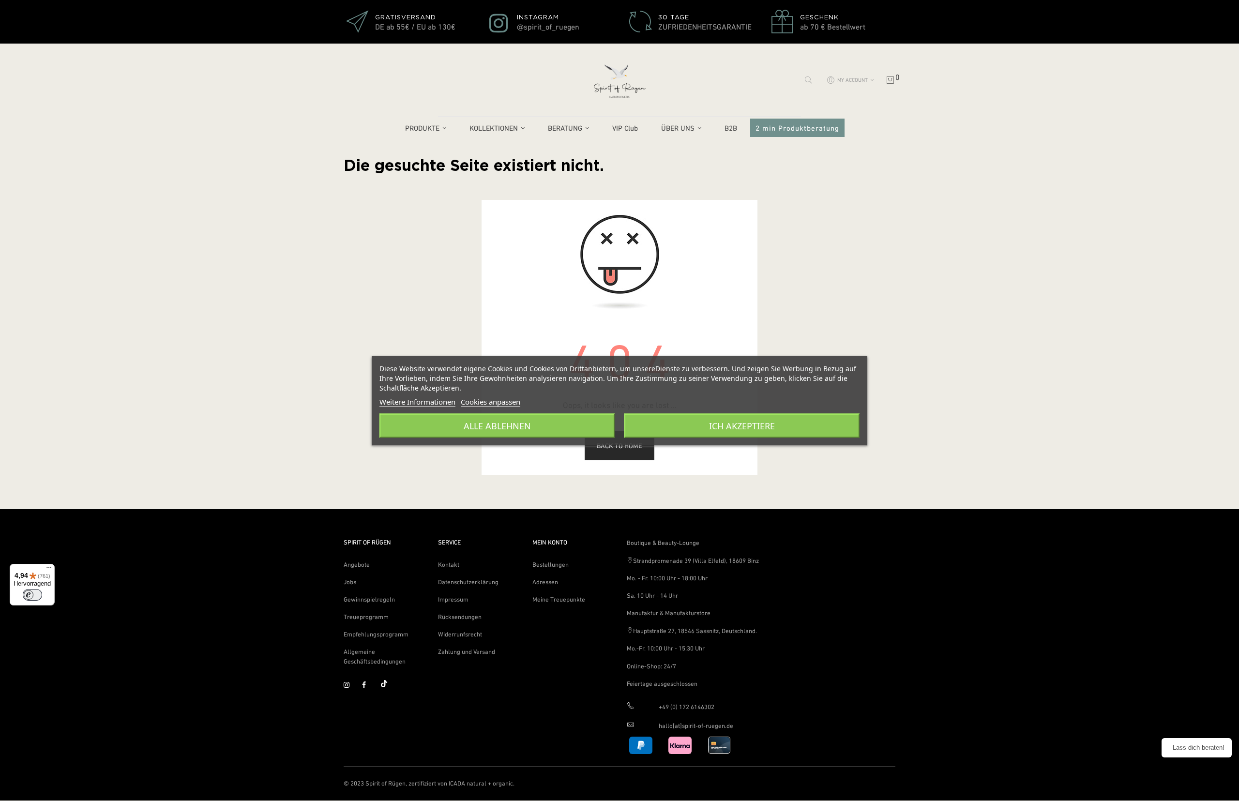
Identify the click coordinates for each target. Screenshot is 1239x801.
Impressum (453, 599)
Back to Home (619, 446)
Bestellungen (550, 564)
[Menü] (49, 569)
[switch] (32, 595)
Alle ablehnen (497, 425)
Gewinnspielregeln (369, 599)
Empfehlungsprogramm (376, 634)
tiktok (387, 685)
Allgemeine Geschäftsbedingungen (375, 656)
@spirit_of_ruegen (548, 26)
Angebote (357, 564)
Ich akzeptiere (742, 425)
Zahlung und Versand (466, 651)
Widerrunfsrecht (460, 634)
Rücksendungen (460, 616)
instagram (351, 685)
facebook (369, 685)
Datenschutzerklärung (468, 582)
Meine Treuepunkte (558, 599)
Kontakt (448, 564)
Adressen (545, 582)
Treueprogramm (366, 616)
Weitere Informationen (417, 401)
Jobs (350, 582)
